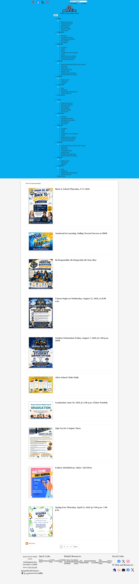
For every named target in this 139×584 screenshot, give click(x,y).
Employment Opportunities (69, 91)
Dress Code (64, 68)
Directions (64, 90)
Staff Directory (65, 25)
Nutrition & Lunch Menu (68, 73)
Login (25, 573)
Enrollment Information (68, 39)
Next (75, 547)
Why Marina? (65, 40)
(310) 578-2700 (32, 567)
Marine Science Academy (68, 56)
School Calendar (66, 29)
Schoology (64, 66)
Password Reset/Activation (69, 74)
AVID (63, 49)
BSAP (63, 51)
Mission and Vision (67, 22)
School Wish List (66, 93)
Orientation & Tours (67, 37)
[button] (58, 115)
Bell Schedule (65, 27)
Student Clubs (65, 71)
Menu (55, 15)
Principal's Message (67, 23)
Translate (84, 3)
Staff (62, 88)
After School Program (67, 59)
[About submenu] (58, 20)
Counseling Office (66, 69)
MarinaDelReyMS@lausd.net (30, 570)
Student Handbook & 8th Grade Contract (73, 64)
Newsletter (64, 42)
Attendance (64, 81)
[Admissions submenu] (58, 34)
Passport (63, 83)
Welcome (64, 35)
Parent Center (65, 79)
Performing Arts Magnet (68, 57)
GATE (63, 54)
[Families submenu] (58, 78)
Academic (64, 47)
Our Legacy (64, 30)
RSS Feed (32, 543)
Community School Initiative (69, 52)
